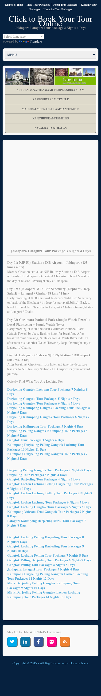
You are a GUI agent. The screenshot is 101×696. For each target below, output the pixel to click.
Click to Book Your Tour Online (50, 21)
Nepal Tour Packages (65, 5)
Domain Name (79, 663)
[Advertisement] (50, 197)
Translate (36, 41)
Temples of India (13, 5)
